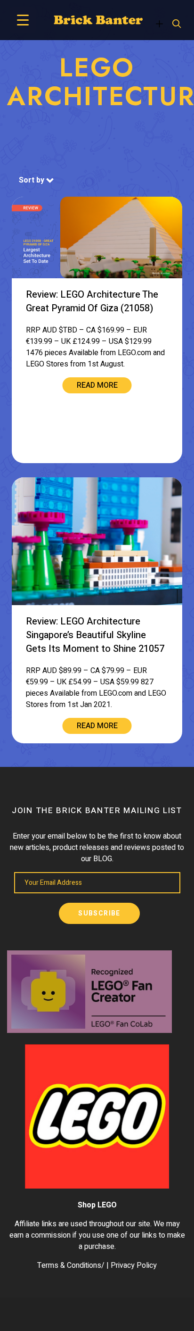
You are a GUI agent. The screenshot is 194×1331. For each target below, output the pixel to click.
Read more (97, 385)
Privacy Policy (134, 1265)
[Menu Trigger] (23, 20)
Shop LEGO (97, 1205)
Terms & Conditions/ (71, 1265)
